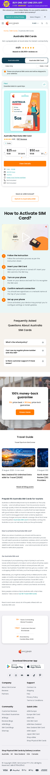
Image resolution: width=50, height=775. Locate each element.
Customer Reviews (12, 711)
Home (6, 31)
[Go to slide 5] (28, 157)
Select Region (35, 17)
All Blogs (12, 718)
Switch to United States (15, 17)
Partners (12, 694)
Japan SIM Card (37, 734)
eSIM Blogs (12, 724)
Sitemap (12, 731)
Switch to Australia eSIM (25, 199)
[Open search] (47, 23)
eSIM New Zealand (37, 724)
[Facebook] (10, 675)
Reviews (12, 690)
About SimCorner (12, 687)
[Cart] (42, 23)
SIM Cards (14, 31)
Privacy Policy (37, 697)
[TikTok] (34, 675)
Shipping (37, 690)
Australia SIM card (21, 520)
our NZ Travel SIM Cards (28, 594)
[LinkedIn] (22, 675)
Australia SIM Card (36, 60)
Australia (5, 754)
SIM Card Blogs (12, 727)
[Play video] (25, 237)
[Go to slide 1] (21, 157)
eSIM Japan (37, 731)
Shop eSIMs (37, 737)
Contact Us (37, 687)
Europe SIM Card (37, 714)
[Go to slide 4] (26, 157)
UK (12, 754)
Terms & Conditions (37, 700)
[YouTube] (28, 675)
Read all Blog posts (25, 486)
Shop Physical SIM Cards (37, 740)
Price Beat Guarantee (12, 714)
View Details (25, 163)
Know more (25, 412)
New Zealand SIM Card (37, 727)
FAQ (34, 694)
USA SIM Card (37, 721)
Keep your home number (16, 178)
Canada (35, 754)
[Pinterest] (40, 675)
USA (28, 754)
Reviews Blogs (12, 721)
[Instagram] (16, 675)
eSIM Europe (37, 711)
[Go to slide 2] (23, 157)
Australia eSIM (13, 60)
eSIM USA (37, 718)
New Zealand (20, 754)
